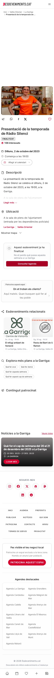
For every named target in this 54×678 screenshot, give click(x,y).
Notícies (27, 517)
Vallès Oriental (16, 12)
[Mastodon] (44, 486)
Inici (5, 12)
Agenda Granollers (37, 588)
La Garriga (28, 12)
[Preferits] (26, 673)
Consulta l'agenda (27, 263)
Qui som (43, 517)
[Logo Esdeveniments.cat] (17, 4)
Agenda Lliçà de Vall (14, 636)
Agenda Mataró (13, 643)
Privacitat (40, 531)
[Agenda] (16, 673)
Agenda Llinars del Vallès (15, 616)
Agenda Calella (13, 604)
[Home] (7, 673)
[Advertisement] (27, 51)
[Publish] (36, 673)
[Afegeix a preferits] (50, 119)
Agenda (24, 510)
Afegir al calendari (17, 162)
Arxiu (45, 524)
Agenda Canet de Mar (14, 626)
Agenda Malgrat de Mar (37, 597)
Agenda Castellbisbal (34, 626)
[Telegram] (4, 119)
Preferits (40, 510)
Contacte (29, 524)
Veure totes (47, 433)
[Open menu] (49, 4)
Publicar (11, 517)
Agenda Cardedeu (15, 595)
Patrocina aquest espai (27, 562)
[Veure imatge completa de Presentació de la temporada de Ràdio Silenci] (27, 100)
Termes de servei (17, 531)
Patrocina (11, 524)
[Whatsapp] (11, 119)
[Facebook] (18, 119)
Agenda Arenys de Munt (37, 636)
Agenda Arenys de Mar (37, 606)
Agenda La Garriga (15, 588)
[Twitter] (27, 486)
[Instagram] (9, 486)
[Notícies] (46, 673)
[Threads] (35, 486)
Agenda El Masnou (37, 614)
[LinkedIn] (22, 495)
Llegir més (9, 202)
